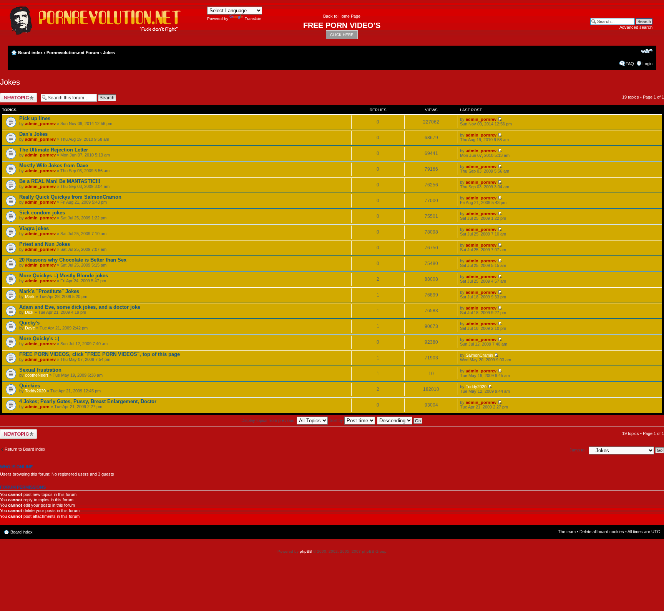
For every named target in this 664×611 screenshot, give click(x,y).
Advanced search (635, 27)
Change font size (646, 51)
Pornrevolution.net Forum (72, 52)
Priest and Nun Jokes (44, 244)
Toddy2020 (35, 391)
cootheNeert (36, 375)
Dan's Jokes (33, 134)
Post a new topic (15, 95)
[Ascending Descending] (400, 420)
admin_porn (37, 406)
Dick (29, 312)
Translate (253, 18)
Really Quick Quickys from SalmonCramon (70, 197)
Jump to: (577, 450)
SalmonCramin (479, 355)
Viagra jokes (34, 228)
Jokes (109, 52)
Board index (30, 52)
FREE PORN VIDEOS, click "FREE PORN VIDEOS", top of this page (99, 354)
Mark (30, 296)
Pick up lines (34, 118)
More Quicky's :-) (39, 338)
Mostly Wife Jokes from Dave (53, 165)
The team (567, 531)
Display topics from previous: (269, 420)
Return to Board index (25, 449)
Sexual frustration (40, 370)
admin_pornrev (40, 123)
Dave (30, 328)
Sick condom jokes (42, 213)
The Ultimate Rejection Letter (53, 150)
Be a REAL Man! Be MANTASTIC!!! (59, 181)
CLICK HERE (342, 35)
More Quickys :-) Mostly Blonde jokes (63, 275)
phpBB (306, 551)
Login (647, 63)
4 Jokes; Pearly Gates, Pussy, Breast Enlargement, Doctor (87, 401)
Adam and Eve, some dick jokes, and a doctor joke (79, 307)
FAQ (630, 63)
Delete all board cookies (601, 531)
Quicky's (29, 323)
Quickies (29, 386)
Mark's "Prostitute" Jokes (49, 291)
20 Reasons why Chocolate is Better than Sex (72, 260)
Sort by (337, 420)
